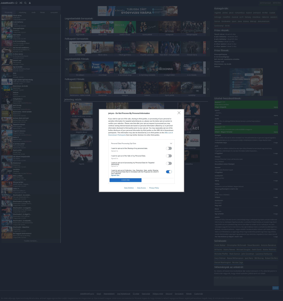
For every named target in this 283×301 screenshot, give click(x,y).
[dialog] (141, 150)
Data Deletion (129, 188)
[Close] (180, 113)
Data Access (141, 188)
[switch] (169, 148)
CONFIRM (125, 180)
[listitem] (141, 143)
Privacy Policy (154, 188)
